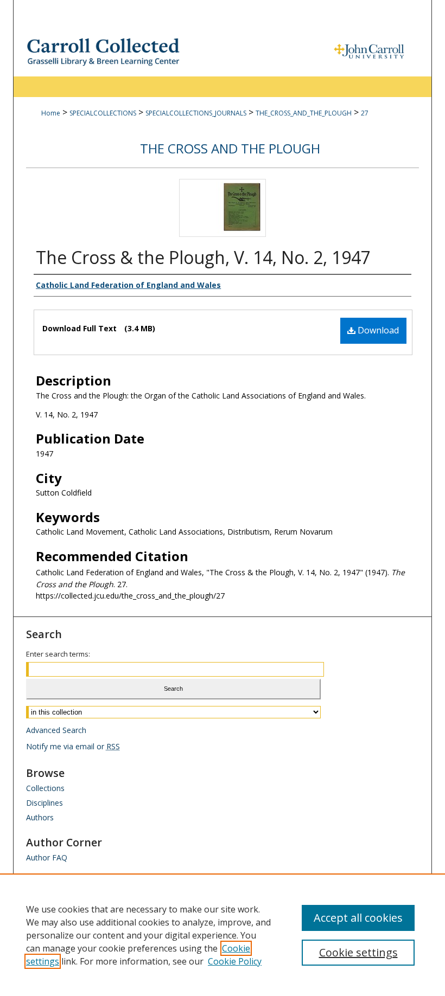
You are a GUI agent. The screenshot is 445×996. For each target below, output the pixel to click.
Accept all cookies (358, 917)
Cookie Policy (235, 961)
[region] (222, 934)
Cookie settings (358, 952)
